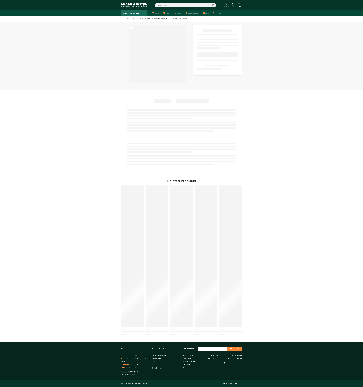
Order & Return (157, 368)
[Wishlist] (131, 27)
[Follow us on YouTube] (159, 349)
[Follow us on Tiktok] (163, 348)
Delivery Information (159, 355)
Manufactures (187, 368)
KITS (207, 13)
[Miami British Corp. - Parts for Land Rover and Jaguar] (134, 5)
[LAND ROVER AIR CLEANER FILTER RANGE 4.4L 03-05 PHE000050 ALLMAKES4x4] (181, 256)
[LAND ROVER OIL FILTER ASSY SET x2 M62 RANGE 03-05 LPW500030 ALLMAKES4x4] (132, 256)
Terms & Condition (158, 362)
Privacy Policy (156, 359)
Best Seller (186, 364)
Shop (129, 19)
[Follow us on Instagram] (156, 349)
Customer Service (188, 355)
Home (123, 19)
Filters (135, 19)
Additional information (192, 100)
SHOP (168, 13)
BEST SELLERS (193, 13)
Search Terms (156, 365)
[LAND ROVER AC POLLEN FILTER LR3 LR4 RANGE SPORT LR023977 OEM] (230, 256)
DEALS (179, 13)
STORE (218, 13)
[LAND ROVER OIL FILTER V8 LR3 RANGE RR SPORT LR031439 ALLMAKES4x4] (206, 256)
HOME (157, 13)
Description (162, 100)
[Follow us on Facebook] (152, 349)
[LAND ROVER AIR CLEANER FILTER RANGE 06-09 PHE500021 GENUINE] (157, 256)
